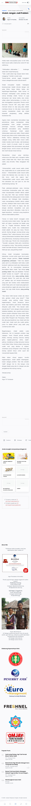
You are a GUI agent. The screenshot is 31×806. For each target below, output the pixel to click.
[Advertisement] (15, 396)
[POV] (6, 758)
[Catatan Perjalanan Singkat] (11, 3)
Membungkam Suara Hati (13, 780)
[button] (2, 2)
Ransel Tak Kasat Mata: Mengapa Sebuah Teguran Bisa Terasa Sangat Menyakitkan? (16, 772)
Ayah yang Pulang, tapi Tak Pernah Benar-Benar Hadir (16, 755)
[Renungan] (7, 766)
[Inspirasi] (5, 431)
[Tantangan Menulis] (11, 758)
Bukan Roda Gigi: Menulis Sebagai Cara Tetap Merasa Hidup (17, 763)
